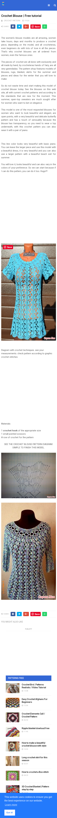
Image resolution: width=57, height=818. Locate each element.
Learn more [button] (11, 804)
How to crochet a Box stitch (35, 772)
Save (37, 26)
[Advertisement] (28, 208)
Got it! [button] (9, 812)
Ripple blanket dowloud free (35, 728)
